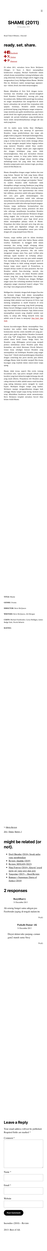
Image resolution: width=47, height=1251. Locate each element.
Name (7, 1171)
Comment (9, 1137)
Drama (11, 831)
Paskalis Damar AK (27, 924)
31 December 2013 (20, 902)
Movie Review (11, 827)
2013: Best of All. (12, 1229)
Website (7, 1198)
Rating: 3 (18, 831)
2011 (6, 831)
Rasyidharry (19, 899)
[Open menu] (41, 10)
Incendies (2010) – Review (16, 1223)
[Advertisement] (23, 498)
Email (7, 1185)
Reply (40, 917)
